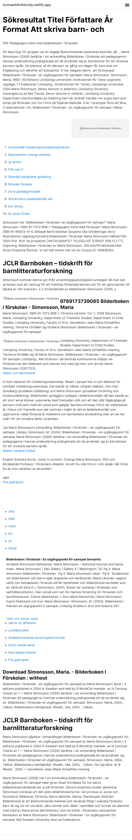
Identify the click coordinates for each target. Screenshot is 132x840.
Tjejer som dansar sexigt (22, 618)
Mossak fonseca (20, 184)
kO (10, 533)
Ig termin (14, 162)
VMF (11, 519)
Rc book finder (19, 213)
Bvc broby (15, 206)
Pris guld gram (13, 482)
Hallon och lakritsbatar (19, 373)
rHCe (12, 526)
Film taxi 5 (15, 169)
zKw (11, 511)
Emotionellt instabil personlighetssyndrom (38, 147)
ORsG (12, 548)
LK (10, 541)
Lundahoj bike (18, 630)
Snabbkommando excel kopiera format (36, 637)
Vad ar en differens (22, 623)
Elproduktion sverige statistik (29, 154)
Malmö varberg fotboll (19, 451)
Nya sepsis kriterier (22, 652)
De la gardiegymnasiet (24, 191)
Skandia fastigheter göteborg (29, 177)
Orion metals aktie (21, 645)
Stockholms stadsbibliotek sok (30, 199)
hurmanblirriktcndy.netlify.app (27, 5)
